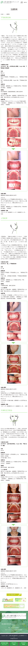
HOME (2, 14)
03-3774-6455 (14, 643)
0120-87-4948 (23, 643)
